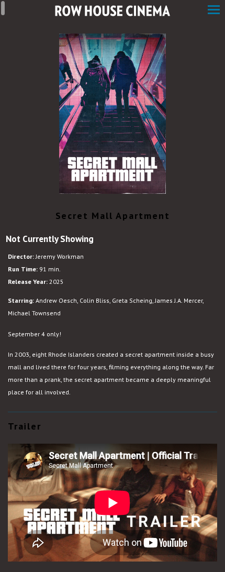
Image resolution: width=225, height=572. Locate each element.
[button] (214, 10)
